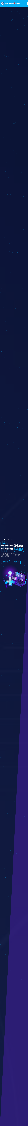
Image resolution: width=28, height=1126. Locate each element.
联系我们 (16, 562)
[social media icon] (1, 539)
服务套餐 (5, 562)
